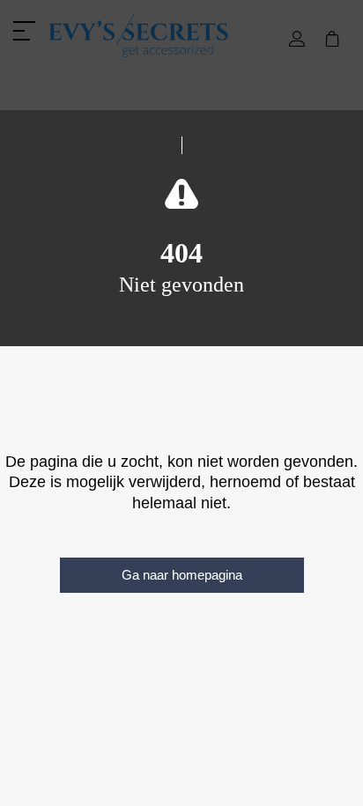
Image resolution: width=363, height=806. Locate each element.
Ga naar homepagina (182, 574)
